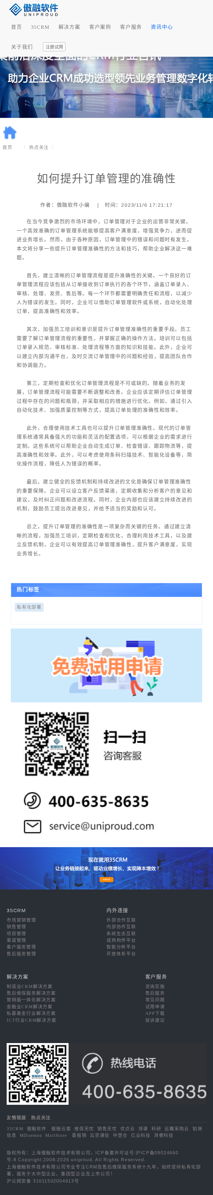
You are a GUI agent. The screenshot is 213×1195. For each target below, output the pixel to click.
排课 (143, 1128)
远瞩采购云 (176, 1128)
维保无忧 (84, 1128)
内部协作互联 (121, 926)
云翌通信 (100, 1135)
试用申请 (155, 1006)
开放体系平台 (121, 953)
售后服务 (155, 993)
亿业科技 (141, 1135)
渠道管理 (16, 940)
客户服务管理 (21, 947)
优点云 (127, 1128)
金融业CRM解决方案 (30, 1006)
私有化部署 (29, 607)
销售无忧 (107, 1128)
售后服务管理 (21, 953)
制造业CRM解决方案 (30, 986)
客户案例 (100, 27)
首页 (16, 27)
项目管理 (16, 933)
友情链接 (16, 1117)
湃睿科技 (164, 1135)
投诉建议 (155, 1020)
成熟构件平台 (121, 940)
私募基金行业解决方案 (31, 1013)
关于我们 (22, 47)
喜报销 (79, 1135)
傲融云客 (61, 1128)
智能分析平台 (121, 947)
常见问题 (155, 999)
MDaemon (31, 1135)
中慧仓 (120, 1135)
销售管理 (16, 926)
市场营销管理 (21, 920)
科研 (156, 1128)
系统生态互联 (121, 933)
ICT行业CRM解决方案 (32, 1020)
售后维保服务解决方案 (31, 993)
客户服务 (131, 27)
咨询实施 (155, 986)
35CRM (40, 27)
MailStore (56, 1135)
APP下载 (155, 1013)
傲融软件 (37, 1128)
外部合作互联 (121, 920)
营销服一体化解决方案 (31, 999)
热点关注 (39, 147)
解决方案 (69, 27)
